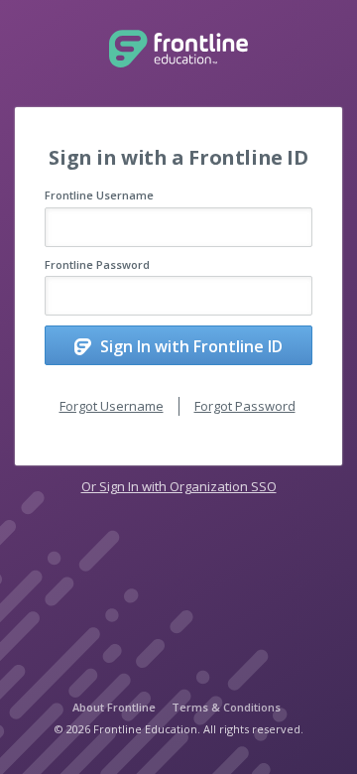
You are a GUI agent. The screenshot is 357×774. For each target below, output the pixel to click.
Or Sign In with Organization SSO (179, 486)
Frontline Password (97, 264)
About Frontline (114, 707)
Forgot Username (112, 406)
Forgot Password (245, 406)
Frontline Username (99, 195)
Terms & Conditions (226, 707)
